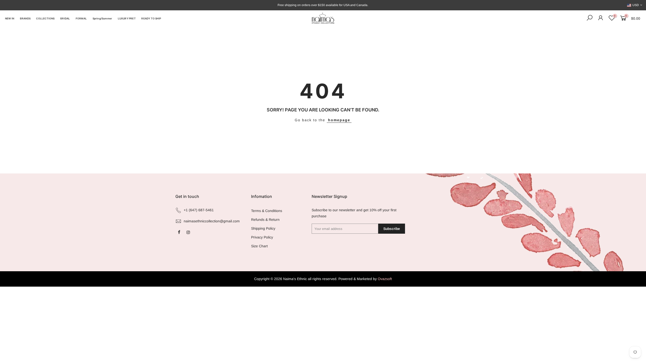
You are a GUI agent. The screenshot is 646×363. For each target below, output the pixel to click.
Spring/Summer (102, 18)
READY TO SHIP (151, 18)
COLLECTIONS (45, 18)
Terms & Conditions (266, 211)
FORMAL (81, 18)
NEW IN (9, 18)
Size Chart (259, 246)
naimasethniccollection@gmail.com (212, 221)
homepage (339, 120)
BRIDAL (65, 18)
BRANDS (25, 18)
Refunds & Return (265, 220)
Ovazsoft (385, 279)
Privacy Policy (262, 237)
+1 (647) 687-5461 (199, 210)
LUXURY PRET (127, 18)
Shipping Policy (263, 228)
